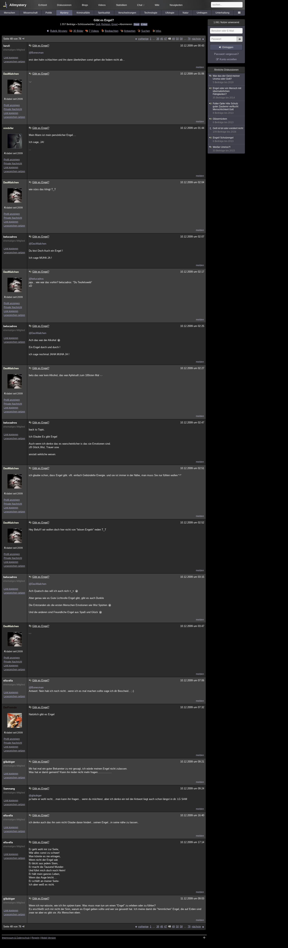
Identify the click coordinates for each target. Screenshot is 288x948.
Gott (98, 24)
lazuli (6, 45)
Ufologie (169, 12)
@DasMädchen (37, 243)
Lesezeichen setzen (14, 61)
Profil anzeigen (12, 105)
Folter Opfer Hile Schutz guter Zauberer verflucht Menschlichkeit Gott (225, 108)
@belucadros (36, 278)
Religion (105, 24)
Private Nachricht (13, 109)
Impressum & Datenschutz (16, 937)
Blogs (85, 5)
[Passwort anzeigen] (240, 41)
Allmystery (17, 5)
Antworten (129, 30)
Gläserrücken (223, 120)
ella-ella (8, 680)
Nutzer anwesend (226, 22)
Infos (158, 30)
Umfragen (202, 12)
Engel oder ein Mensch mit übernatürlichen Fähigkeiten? (227, 93)
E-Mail (144, 24)
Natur (185, 12)
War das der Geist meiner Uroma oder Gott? (226, 79)
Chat (140, 5)
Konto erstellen (228, 59)
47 (165, 38)
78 (189, 38)
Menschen (9, 12)
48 (169, 38)
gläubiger (9, 761)
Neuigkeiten (176, 5)
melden (200, 67)
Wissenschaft (30, 12)
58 (181, 38)
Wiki (157, 5)
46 (161, 38)
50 (177, 38)
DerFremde (10, 707)
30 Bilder (78, 30)
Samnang (9, 788)
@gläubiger (35, 795)
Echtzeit (42, 5)
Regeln (35, 937)
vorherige (143, 38)
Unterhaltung (222, 12)
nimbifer (8, 128)
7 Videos (94, 30)
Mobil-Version (48, 937)
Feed (136, 24)
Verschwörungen (127, 12)
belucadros (10, 236)
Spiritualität (104, 12)
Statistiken (121, 5)
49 (173, 38)
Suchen (145, 30)
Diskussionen (64, 5)
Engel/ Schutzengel (223, 139)
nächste (196, 38)
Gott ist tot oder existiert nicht (228, 130)
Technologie (150, 12)
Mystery (64, 12)
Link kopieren (11, 57)
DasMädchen (11, 73)
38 (157, 38)
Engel (114, 24)
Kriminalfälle (83, 12)
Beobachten (111, 30)
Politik (48, 12)
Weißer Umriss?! (224, 149)
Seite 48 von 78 (12, 38)
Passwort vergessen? (226, 54)
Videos (102, 5)
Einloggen (227, 47)
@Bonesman (36, 52)
